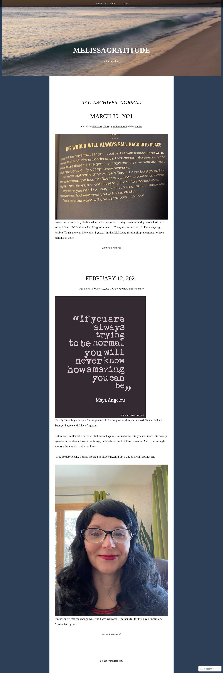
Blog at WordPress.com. (111, 660)
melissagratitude (111, 50)
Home (99, 3)
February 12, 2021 (111, 278)
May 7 (126, 3)
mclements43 (120, 126)
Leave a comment (111, 247)
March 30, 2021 (111, 116)
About (112, 3)
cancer (138, 126)
